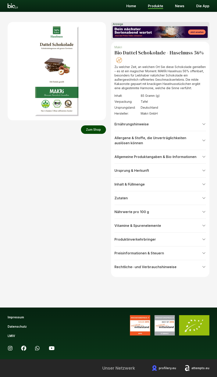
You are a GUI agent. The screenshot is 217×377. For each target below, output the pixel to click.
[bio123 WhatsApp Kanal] (37, 348)
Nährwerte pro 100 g (131, 212)
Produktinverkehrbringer (135, 239)
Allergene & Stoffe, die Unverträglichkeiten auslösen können (150, 140)
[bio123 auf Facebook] (23, 348)
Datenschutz (17, 326)
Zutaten (121, 198)
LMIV (11, 336)
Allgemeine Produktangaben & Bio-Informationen (155, 157)
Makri (118, 47)
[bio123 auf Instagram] (10, 348)
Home (131, 6)
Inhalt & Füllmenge (129, 184)
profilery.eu (167, 368)
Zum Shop (93, 129)
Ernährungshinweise (131, 124)
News (179, 6)
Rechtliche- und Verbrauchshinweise (145, 267)
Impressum (16, 317)
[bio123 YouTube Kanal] (51, 348)
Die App (202, 6)
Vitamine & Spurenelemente (137, 225)
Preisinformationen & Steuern (139, 253)
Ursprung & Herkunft (131, 170)
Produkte (155, 6)
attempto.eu (200, 368)
